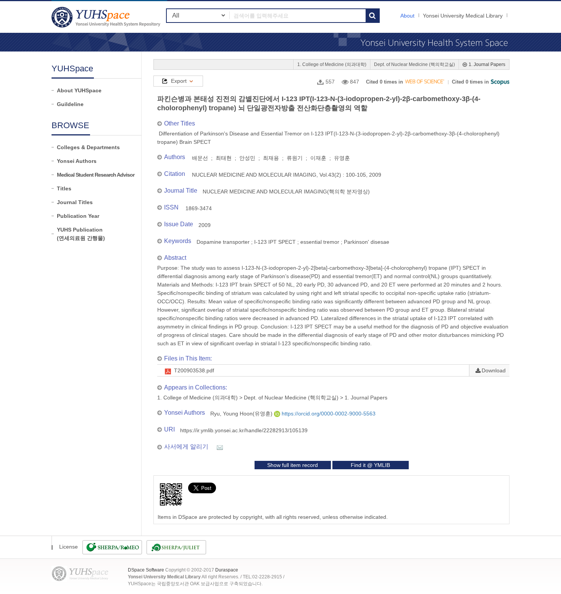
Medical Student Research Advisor (95, 175)
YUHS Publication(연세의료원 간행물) (81, 234)
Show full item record (292, 465)
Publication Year (78, 216)
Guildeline (70, 104)
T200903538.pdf (194, 370)
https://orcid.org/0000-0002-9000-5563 (328, 413)
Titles (64, 188)
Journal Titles (75, 202)
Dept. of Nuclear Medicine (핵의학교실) (414, 64)
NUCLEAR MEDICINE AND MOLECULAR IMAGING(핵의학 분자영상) (286, 191)
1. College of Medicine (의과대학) (331, 64)
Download (494, 370)
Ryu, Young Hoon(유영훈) (242, 413)
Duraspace (226, 570)
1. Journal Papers (487, 64)
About (407, 16)
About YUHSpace (79, 90)
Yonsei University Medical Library (463, 16)
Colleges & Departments (88, 147)
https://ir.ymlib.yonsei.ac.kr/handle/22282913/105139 (244, 430)
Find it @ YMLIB (370, 465)
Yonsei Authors (77, 161)
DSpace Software (146, 570)
